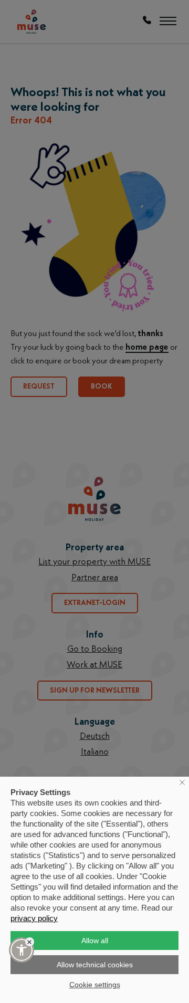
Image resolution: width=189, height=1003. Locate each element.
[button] (21, 950)
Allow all (94, 940)
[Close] (29, 941)
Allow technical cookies (95, 964)
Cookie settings (94, 984)
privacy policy (34, 918)
